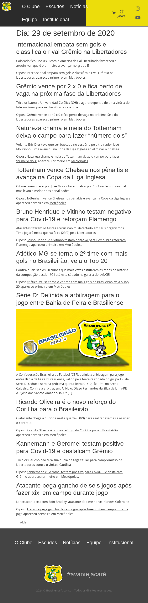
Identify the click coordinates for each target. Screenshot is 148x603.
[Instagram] (138, 8)
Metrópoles (77, 77)
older (22, 522)
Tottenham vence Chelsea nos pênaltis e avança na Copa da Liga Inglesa (78, 198)
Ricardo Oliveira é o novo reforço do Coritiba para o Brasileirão (72, 430)
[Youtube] (138, 17)
